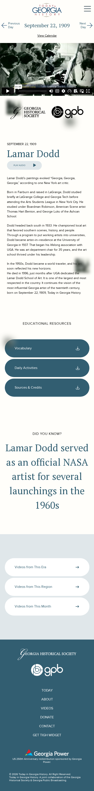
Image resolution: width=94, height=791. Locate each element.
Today (47, 690)
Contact (47, 726)
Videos (47, 708)
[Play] (34, 165)
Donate (47, 717)
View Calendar (47, 36)
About (47, 699)
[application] (24, 165)
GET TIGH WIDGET (47, 735)
